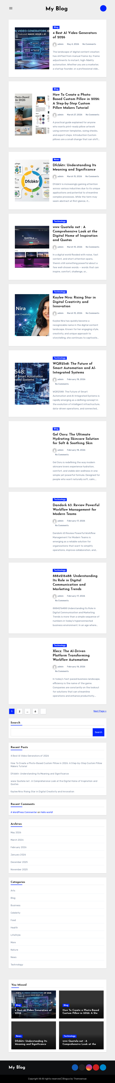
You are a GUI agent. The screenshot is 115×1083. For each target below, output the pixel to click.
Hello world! (47, 812)
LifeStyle (16, 935)
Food (13, 920)
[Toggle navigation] (11, 8)
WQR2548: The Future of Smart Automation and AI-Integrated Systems (74, 368)
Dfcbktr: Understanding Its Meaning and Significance (40, 773)
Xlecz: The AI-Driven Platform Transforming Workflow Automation (71, 656)
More (13, 942)
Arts (13, 890)
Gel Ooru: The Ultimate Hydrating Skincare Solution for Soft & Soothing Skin (76, 439)
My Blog (56, 9)
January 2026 (18, 854)
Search (15, 722)
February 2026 (19, 847)
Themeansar (80, 1078)
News (56, 159)
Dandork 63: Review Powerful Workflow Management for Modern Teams (76, 510)
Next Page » (100, 711)
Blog (56, 27)
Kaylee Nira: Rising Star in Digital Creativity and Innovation (74, 302)
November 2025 (19, 869)
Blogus (66, 1078)
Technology (60, 221)
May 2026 (16, 832)
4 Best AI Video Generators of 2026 (30, 755)
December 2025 (19, 862)
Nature (14, 949)
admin (61, 44)
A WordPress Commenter (24, 812)
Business (15, 905)
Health (14, 927)
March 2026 (17, 840)
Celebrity (15, 912)
